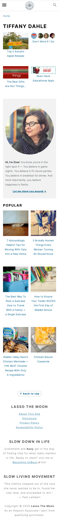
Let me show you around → (29, 191)
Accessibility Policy (29, 427)
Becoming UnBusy (25, 462)
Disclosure (29, 418)
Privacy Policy (29, 422)
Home (6, 15)
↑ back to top (29, 393)
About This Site (29, 413)
